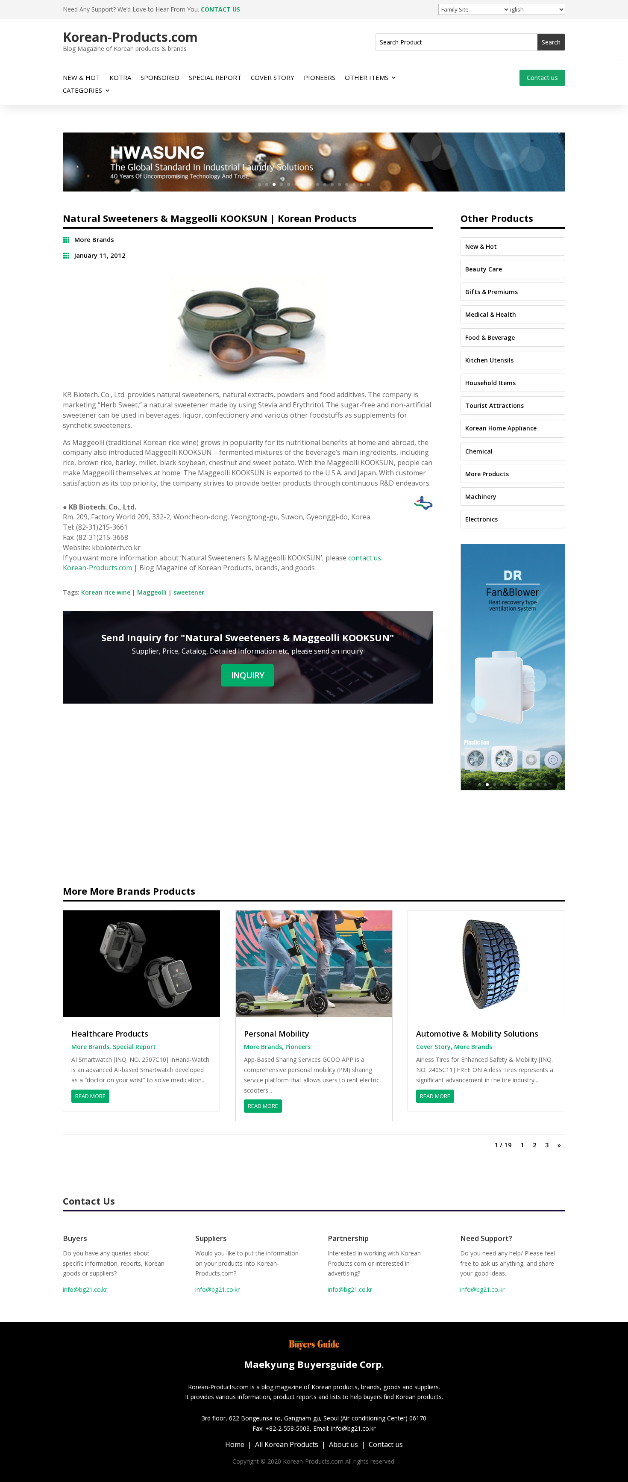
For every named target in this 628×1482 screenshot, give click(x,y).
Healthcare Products (109, 1033)
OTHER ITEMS (366, 78)
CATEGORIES (82, 90)
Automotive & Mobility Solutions (477, 1033)
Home (234, 1444)
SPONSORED (160, 78)
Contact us (542, 77)
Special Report (134, 1047)
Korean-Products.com (97, 567)
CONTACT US (220, 9)
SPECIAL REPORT (215, 78)
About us (343, 1444)
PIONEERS (319, 78)
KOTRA (120, 78)
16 (368, 184)
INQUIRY (247, 675)
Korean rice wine (105, 592)
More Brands (94, 239)
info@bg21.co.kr (85, 1289)
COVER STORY (272, 78)
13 (346, 184)
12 (339, 184)
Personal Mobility (276, 1033)
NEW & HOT (81, 78)
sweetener (188, 592)
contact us (364, 558)
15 (361, 184)
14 (353, 184)
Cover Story (433, 1047)
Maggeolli (152, 592)
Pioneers (298, 1047)
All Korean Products (286, 1444)
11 (332, 184)
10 (324, 184)
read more (90, 1096)
